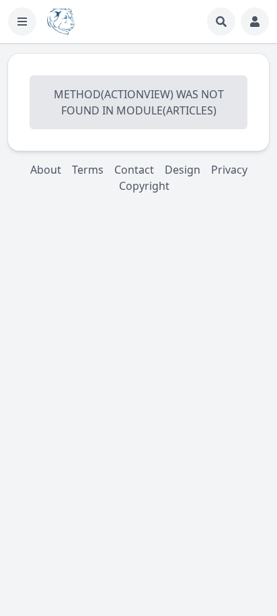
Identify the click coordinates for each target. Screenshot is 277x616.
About (45, 169)
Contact (134, 169)
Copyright (144, 185)
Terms (88, 169)
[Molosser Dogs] (61, 21)
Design (182, 169)
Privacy (229, 169)
